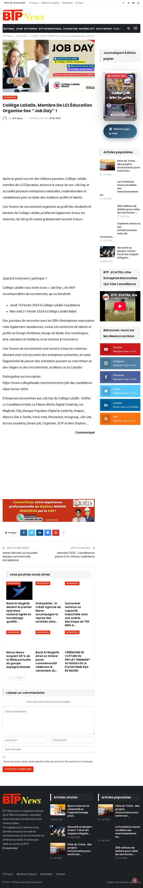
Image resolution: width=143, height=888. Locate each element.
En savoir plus (10, 848)
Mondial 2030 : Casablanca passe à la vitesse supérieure (75, 554)
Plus (116, 28)
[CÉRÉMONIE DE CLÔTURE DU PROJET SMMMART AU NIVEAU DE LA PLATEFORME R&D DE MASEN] (78, 640)
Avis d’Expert (104, 28)
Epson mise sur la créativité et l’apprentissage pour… (78, 810)
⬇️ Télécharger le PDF (119, 131)
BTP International (50, 28)
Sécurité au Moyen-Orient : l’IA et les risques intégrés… (127, 252)
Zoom (19, 28)
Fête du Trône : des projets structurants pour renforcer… (128, 165)
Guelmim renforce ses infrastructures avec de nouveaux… (120, 230)
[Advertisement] (49, 150)
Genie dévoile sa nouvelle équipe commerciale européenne (20, 556)
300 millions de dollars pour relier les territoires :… (128, 209)
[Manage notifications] (135, 880)
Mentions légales (50, 3)
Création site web (115, 882)
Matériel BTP (87, 28)
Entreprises (10, 97)
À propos (34, 3)
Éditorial (9, 28)
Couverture (70, 28)
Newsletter (67, 3)
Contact (79, 3)
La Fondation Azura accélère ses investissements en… (119, 188)
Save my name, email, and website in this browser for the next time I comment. (48, 761)
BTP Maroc (30, 28)
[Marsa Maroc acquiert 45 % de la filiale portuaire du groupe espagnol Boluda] (19, 640)
